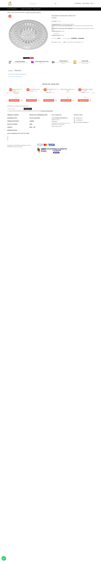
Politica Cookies (12, 124)
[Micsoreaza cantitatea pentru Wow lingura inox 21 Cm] (13, 97)
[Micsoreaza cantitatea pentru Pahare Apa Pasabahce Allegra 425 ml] (83, 97)
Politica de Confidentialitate (47, 111)
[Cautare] (55, 4)
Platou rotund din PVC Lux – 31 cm (50, 90)
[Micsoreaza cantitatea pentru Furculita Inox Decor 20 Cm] (31, 97)
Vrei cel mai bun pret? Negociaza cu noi (74, 42)
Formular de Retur (13, 121)
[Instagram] (7, 139)
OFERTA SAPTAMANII (26, 9)
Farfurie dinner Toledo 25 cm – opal (67, 90)
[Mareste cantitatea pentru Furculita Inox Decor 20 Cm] (36, 97)
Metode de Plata (12, 130)
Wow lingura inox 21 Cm (16, 89)
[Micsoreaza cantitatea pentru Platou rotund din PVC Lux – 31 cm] (48, 97)
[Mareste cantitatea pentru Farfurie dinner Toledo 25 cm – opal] (70, 97)
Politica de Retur (34, 118)
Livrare (31, 121)
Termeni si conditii (13, 115)
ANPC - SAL (32, 127)
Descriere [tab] (10, 70)
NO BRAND (54, 18)
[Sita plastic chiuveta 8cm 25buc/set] (28, 34)
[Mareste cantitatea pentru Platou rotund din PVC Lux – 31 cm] (53, 97)
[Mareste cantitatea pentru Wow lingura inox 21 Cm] (18, 97)
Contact (9, 127)
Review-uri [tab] (18, 70)
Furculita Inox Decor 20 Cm (33, 89)
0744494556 (78, 120)
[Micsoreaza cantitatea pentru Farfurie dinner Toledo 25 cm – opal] (65, 97)
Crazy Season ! (37, 9)
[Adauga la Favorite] (21, 100)
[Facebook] (7, 136)
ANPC (30, 124)
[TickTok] (7, 138)
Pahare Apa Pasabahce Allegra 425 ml (85, 90)
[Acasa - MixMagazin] (14, 3)
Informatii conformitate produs (15, 76)
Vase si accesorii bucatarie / (18, 12)
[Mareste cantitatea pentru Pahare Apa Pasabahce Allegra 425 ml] (87, 97)
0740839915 (78, 118)
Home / (9, 12)
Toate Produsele (12, 9)
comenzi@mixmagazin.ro (82, 122)
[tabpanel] (28, 34)
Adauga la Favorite (57, 42)
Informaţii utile (12, 118)
